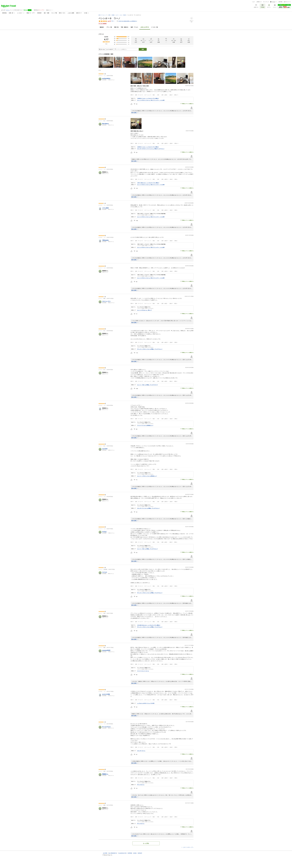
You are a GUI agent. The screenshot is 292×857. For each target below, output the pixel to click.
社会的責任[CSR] (122, 853)
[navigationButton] (191, 78)
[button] (106, 62)
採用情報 (130, 853)
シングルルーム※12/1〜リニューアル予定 (145, 703)
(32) (124, 27)
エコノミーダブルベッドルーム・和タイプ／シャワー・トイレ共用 (150, 184)
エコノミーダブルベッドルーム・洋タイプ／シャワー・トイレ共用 (150, 100)
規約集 (134, 853)
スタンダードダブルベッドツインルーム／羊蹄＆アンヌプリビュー (150, 148)
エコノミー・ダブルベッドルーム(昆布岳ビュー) (147, 476)
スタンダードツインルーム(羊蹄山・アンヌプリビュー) (148, 508)
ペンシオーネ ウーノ (109, 18)
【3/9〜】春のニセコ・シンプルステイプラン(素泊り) (148, 182)
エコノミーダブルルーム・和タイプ (144, 310)
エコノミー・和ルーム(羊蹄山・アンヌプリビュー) (147, 548)
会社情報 (105, 853)
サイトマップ (266, 1)
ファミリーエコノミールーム (143, 671)
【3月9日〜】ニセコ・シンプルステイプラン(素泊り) (148, 98)
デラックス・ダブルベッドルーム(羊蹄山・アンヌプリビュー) (149, 349)
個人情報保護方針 (113, 853)
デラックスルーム (140, 784)
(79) (145, 27)
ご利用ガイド (259, 1)
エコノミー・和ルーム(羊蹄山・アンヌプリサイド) (147, 384)
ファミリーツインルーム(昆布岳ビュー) (145, 425)
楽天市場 (280, 1)
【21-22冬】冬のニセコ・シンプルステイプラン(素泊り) (148, 625)
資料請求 (140, 853)
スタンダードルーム (141, 750)
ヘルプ (253, 1)
